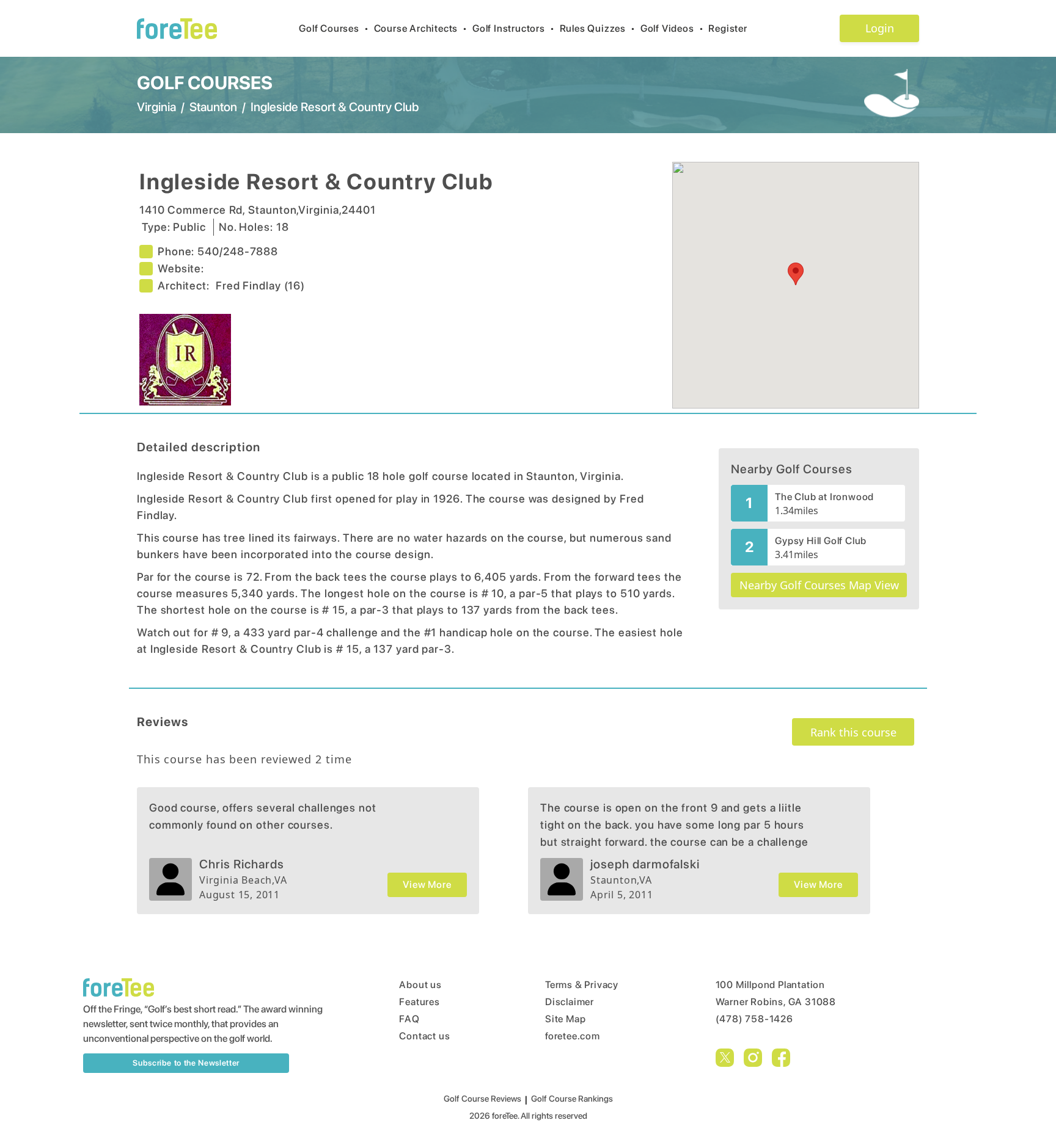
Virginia (156, 107)
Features (419, 1002)
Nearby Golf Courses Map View (819, 585)
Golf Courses (334, 28)
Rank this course (853, 732)
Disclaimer (569, 1002)
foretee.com (572, 1036)
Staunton (213, 107)
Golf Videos (672, 28)
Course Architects (421, 28)
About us (420, 984)
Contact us (424, 1036)
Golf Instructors (513, 28)
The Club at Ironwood (824, 497)
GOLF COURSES (205, 82)
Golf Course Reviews (482, 1098)
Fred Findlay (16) (260, 285)
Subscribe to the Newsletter (186, 1062)
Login (879, 28)
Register (727, 28)
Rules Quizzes (598, 28)
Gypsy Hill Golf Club (821, 541)
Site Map (565, 1019)
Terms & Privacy (581, 984)
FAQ (409, 1019)
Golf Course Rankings (572, 1098)
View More (427, 884)
